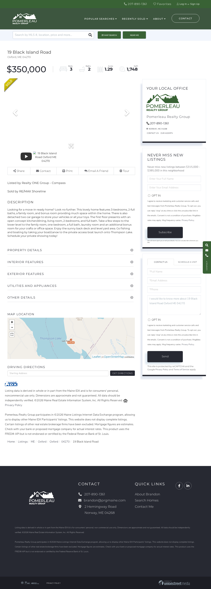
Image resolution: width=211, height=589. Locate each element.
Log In (183, 3)
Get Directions (122, 373)
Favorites (163, 4)
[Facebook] (179, 486)
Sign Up (194, 3)
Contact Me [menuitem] (144, 507)
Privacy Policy (13, 405)
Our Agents (167, 133)
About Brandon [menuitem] (147, 494)
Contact (185, 18)
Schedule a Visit (187, 262)
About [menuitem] (158, 18)
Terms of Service (181, 369)
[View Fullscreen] (11, 334)
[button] (90, 35)
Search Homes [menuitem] (147, 500)
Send (165, 356)
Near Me (134, 35)
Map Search (110, 35)
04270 (65, 442)
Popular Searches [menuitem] (99, 18)
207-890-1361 (137, 4)
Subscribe (165, 232)
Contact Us (153, 133)
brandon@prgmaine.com (105, 500)
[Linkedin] (187, 486)
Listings (23, 442)
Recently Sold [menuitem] (133, 18)
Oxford (42, 442)
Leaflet (96, 357)
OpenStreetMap (114, 357)
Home (11, 442)
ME (33, 442)
